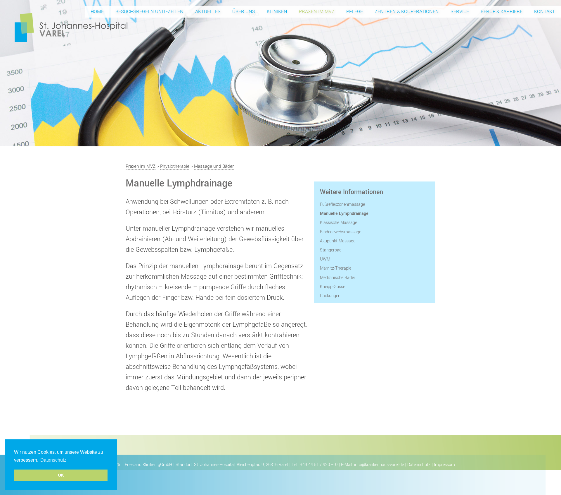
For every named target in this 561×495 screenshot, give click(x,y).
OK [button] (61, 475)
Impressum (444, 465)
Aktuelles (208, 11)
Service (460, 11)
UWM (325, 259)
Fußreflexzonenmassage (342, 204)
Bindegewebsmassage (340, 232)
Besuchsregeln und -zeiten (149, 11)
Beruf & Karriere (501, 11)
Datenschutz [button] (53, 460)
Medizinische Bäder (337, 278)
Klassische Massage (338, 223)
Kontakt (544, 11)
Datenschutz (418, 465)
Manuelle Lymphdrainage (344, 213)
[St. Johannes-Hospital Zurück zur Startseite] (71, 27)
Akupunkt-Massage (337, 241)
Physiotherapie (174, 166)
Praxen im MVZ (317, 11)
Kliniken (277, 11)
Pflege (354, 11)
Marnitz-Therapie (335, 268)
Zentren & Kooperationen (407, 11)
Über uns (243, 11)
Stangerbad (331, 250)
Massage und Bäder (214, 166)
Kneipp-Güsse (332, 287)
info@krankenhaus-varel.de (379, 465)
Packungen (330, 296)
